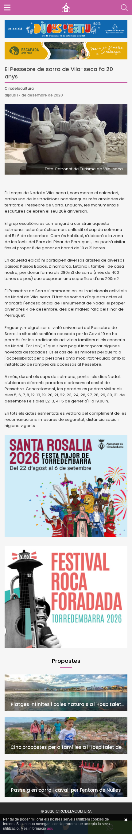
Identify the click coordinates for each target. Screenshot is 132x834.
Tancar (125, 819)
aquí (50, 828)
